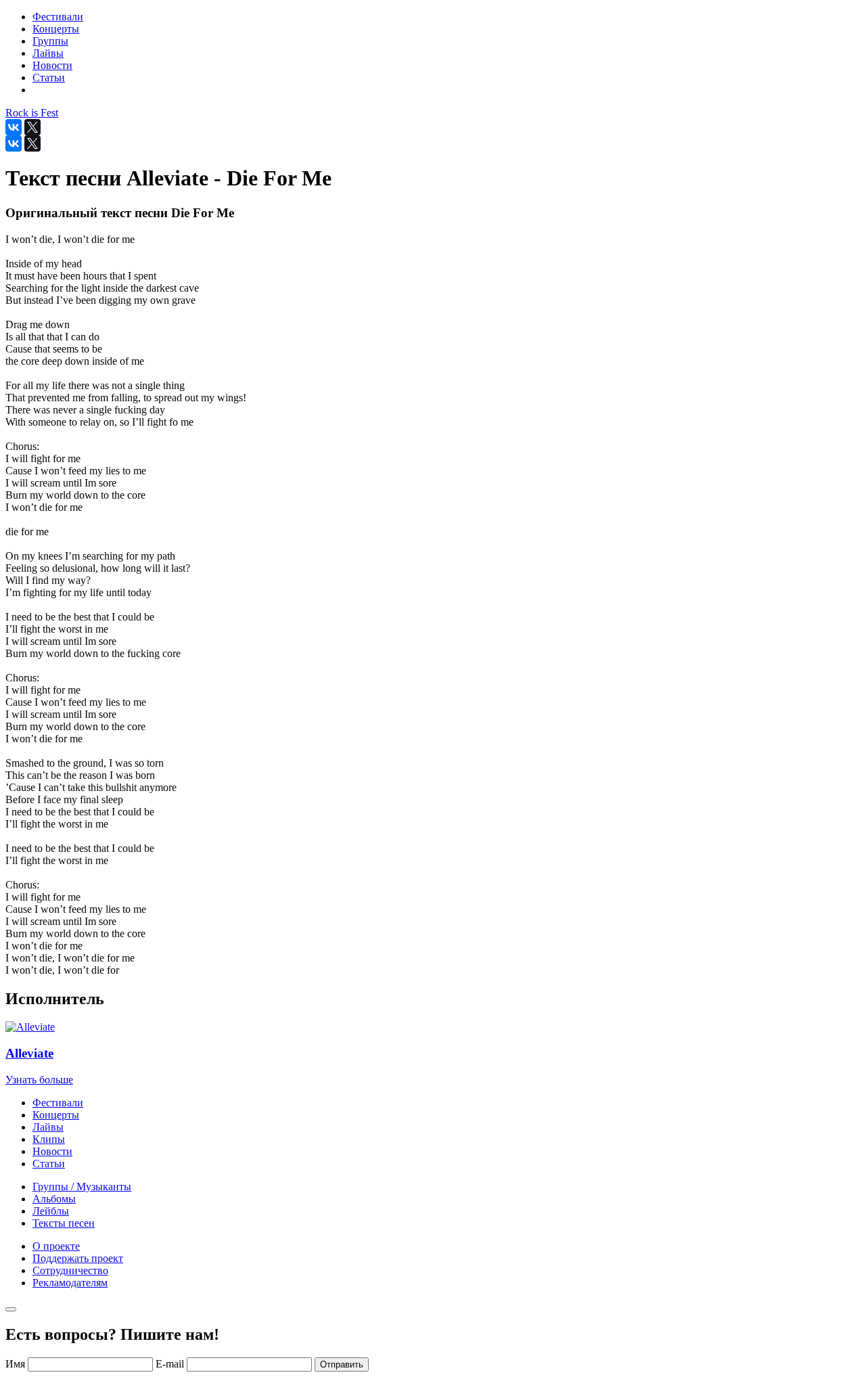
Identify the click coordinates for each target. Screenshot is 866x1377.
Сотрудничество (70, 1270)
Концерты (55, 1115)
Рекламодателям (70, 1282)
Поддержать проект (77, 1258)
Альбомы (54, 1198)
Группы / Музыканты (81, 1186)
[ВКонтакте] (13, 127)
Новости (52, 1151)
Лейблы (50, 1211)
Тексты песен (63, 1223)
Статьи (48, 1163)
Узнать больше (39, 1079)
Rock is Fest (31, 112)
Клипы (48, 1139)
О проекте (56, 1246)
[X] (32, 127)
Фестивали (57, 1102)
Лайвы (48, 1127)
